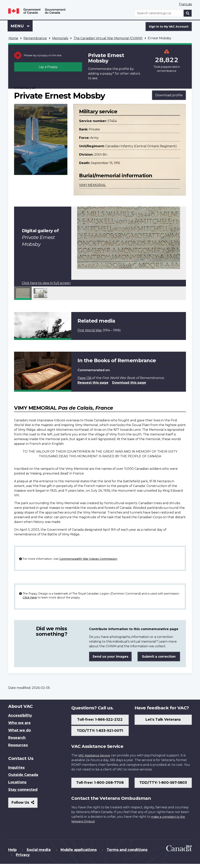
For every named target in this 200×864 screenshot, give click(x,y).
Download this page (129, 382)
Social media (39, 850)
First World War (90, 330)
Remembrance (35, 38)
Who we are (19, 723)
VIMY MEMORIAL (92, 185)
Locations (17, 782)
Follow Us (25, 804)
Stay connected (23, 789)
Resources (18, 745)
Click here (30, 597)
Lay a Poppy (48, 67)
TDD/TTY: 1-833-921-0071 (100, 730)
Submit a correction (159, 656)
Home (13, 38)
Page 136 (84, 378)
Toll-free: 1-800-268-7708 (100, 782)
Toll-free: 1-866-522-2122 (100, 719)
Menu (18, 26)
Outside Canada (23, 775)
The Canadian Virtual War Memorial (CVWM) (108, 38)
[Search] (188, 13)
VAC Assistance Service (94, 755)
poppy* (108, 73)
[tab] (23, 293)
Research (17, 738)
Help (12, 850)
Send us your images (110, 656)
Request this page (93, 382)
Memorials (60, 38)
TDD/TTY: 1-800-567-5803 (163, 782)
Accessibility (20, 715)
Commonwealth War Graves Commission (88, 559)
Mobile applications (79, 850)
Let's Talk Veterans (163, 719)
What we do (19, 730)
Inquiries (16, 767)
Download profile (169, 95)
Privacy (23, 855)
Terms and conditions (127, 850)
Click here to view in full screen (46, 283)
